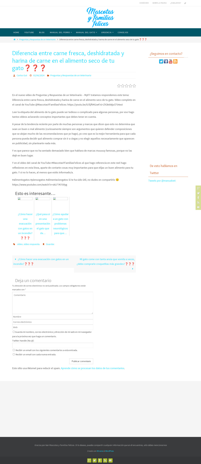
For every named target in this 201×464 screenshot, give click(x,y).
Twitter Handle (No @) (23, 340)
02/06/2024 (38, 75)
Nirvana (100, 451)
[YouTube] (198, 207)
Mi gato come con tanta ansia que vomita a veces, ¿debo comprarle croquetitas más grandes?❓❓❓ (106, 261)
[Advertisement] (168, 114)
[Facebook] (198, 198)
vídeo (20, 244)
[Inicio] (14, 39)
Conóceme (144, 3)
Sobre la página (159, 3)
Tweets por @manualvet (162, 180)
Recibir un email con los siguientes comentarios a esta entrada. (47, 350)
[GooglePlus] (198, 188)
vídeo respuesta (31, 244)
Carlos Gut (22, 75)
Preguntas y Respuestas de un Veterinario (37, 39)
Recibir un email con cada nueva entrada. (36, 354)
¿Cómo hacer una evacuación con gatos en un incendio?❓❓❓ (25, 226)
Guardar (50, 244)
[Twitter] (198, 193)
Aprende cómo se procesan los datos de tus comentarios (92, 368)
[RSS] (198, 202)
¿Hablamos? (175, 3)
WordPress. (109, 451)
